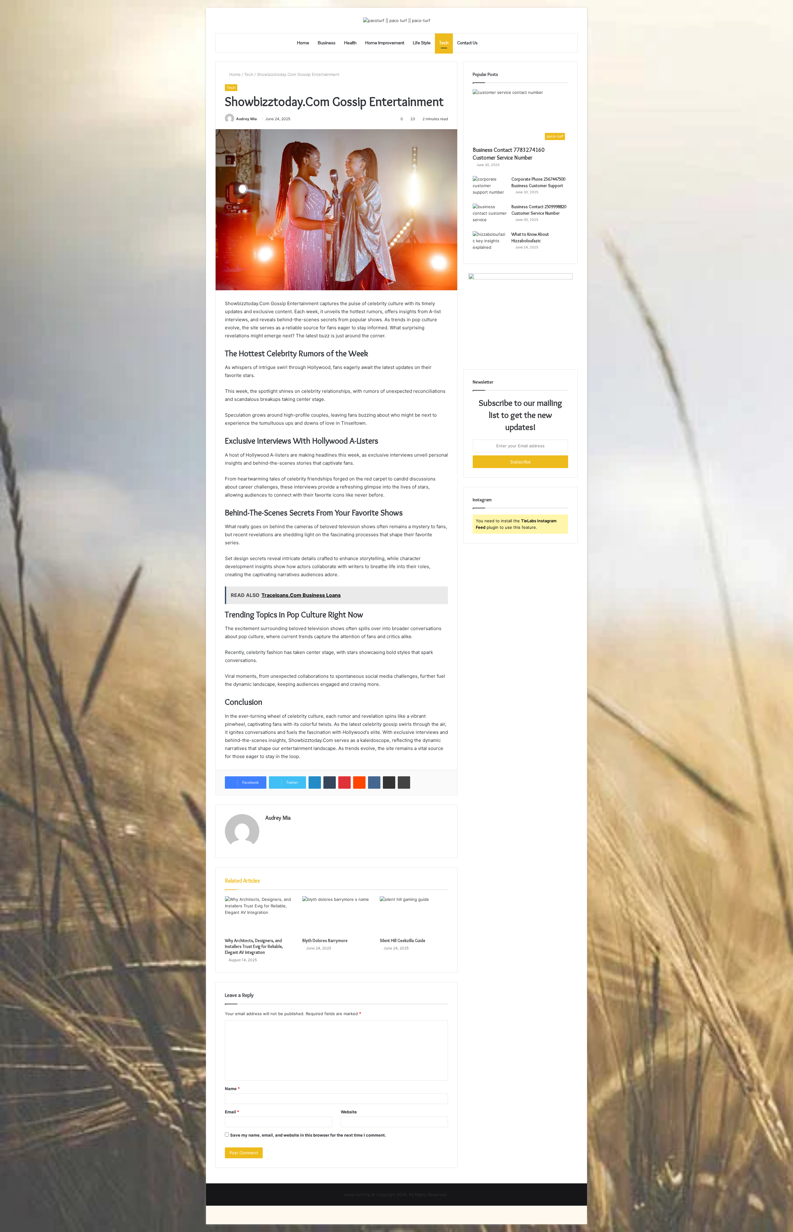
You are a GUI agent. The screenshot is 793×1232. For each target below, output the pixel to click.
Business (326, 43)
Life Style (422, 43)
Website (349, 1111)
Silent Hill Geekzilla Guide (402, 940)
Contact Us (467, 43)
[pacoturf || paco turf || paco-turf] (396, 20)
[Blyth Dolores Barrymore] (336, 915)
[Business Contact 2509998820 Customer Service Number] (490, 215)
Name (232, 1088)
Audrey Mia (246, 118)
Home (303, 43)
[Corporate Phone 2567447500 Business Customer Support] (490, 187)
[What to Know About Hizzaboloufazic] (490, 242)
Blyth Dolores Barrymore (325, 940)
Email (232, 1111)
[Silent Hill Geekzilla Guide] (414, 915)
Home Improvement (384, 43)
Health (350, 43)
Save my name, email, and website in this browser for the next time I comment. (308, 1135)
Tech (444, 43)
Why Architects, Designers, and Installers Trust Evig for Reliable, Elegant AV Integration (254, 946)
